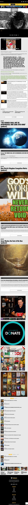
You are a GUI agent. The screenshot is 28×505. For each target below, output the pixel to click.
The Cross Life (18, 78)
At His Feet (10, 78)
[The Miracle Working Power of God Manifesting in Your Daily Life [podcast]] (14, 85)
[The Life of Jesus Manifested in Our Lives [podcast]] (14, 95)
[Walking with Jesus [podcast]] (14, 104)
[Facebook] (21, 1)
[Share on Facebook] (10, 35)
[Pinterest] (25, 1)
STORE (4, 75)
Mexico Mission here (16, 75)
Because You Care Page (9, 76)
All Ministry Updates (22, 75)
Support (2, 75)
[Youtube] (23, 1)
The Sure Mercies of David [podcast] (11, 77)
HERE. (10, 73)
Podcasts (7, 75)
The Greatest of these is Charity (16, 76)
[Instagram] (27, 1)
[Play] (0, 150)
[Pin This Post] (14, 35)
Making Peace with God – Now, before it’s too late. (7, 71)
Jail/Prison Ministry (11, 75)
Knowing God (14, 78)
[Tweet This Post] (12, 35)
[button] (9, 4)
